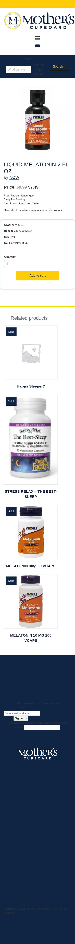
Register (11, 887)
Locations (12, 794)
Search (27, 59)
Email (21, 707)
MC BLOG (12, 895)
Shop (9, 786)
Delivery (11, 871)
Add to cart (37, 275)
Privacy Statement (17, 840)
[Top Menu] (37, 38)
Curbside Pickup (16, 864)
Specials (11, 825)
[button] (59, 66)
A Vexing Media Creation (19, 927)
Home (9, 771)
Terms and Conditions (19, 848)
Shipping (11, 879)
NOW (14, 177)
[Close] (37, 45)
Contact (10, 802)
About (9, 778)
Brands (10, 833)
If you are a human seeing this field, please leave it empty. (37, 725)
